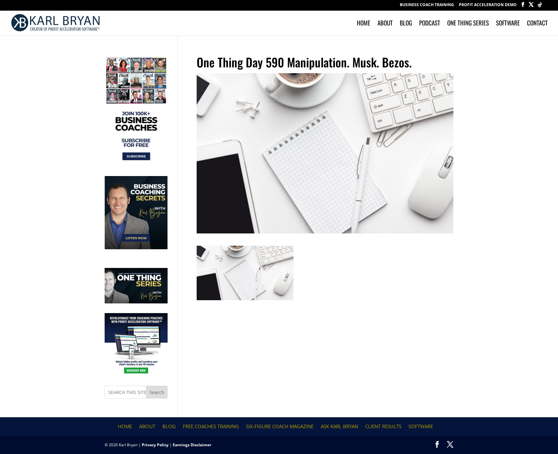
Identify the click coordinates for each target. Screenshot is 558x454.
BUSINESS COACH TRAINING (427, 5)
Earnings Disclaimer (192, 445)
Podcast (429, 23)
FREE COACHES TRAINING (211, 426)
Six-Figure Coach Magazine (280, 426)
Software (508, 23)
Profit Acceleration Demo (488, 5)
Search (157, 392)
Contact (537, 23)
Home (363, 23)
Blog (406, 23)
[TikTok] (539, 7)
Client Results (383, 426)
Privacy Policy (155, 445)
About (385, 23)
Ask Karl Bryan (339, 426)
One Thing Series (468, 23)
